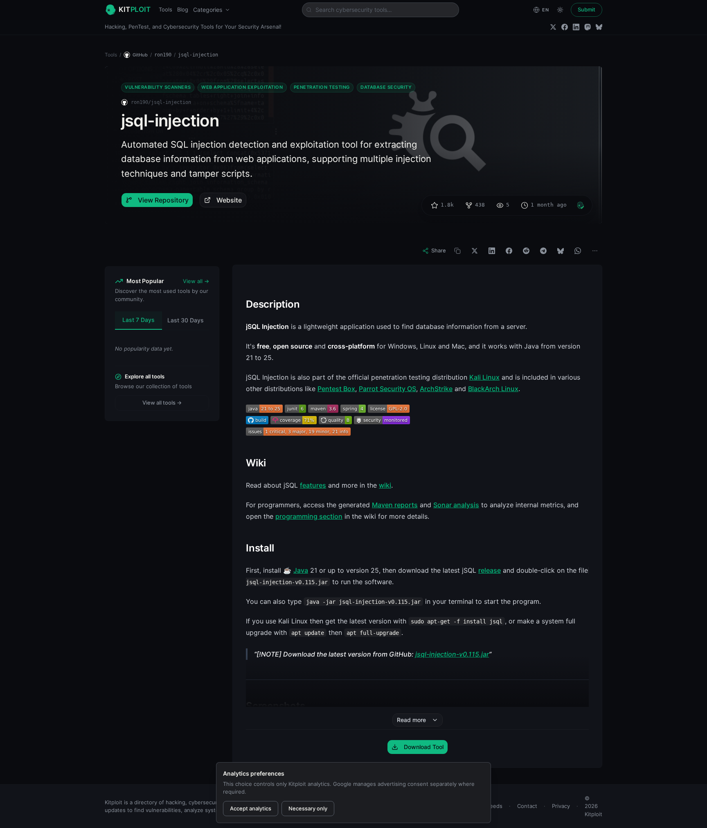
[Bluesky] (599, 27)
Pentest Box (336, 389)
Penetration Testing (322, 87)
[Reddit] (526, 250)
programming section (308, 516)
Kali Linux (484, 377)
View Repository (163, 200)
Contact (527, 806)
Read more (411, 719)
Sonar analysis (456, 505)
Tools (165, 9)
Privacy (561, 806)
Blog (182, 9)
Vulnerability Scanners (158, 87)
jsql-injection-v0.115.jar (452, 654)
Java (300, 570)
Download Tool (424, 746)
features (313, 485)
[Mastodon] (587, 27)
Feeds (494, 806)
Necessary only (307, 808)
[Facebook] (564, 27)
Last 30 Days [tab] (185, 320)
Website (229, 200)
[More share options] (595, 250)
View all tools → (162, 402)
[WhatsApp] (577, 250)
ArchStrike (436, 389)
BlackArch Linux (493, 389)
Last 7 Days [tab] (138, 319)
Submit (586, 9)
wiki (385, 485)
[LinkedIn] (576, 27)
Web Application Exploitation (242, 87)
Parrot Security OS (387, 389)
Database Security (386, 87)
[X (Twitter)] (553, 27)
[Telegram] (543, 250)
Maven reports (395, 505)
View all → (196, 281)
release (489, 570)
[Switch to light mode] (560, 10)
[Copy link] (457, 250)
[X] (474, 250)
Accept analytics (250, 808)
